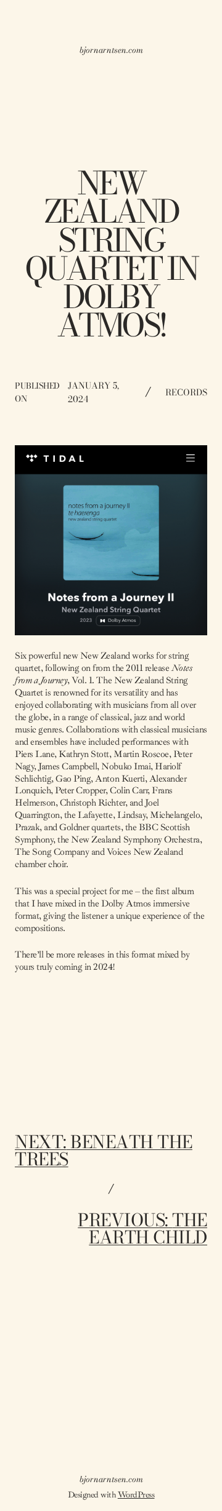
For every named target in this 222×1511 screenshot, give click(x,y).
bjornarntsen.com (111, 50)
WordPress (136, 1494)
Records (186, 392)
